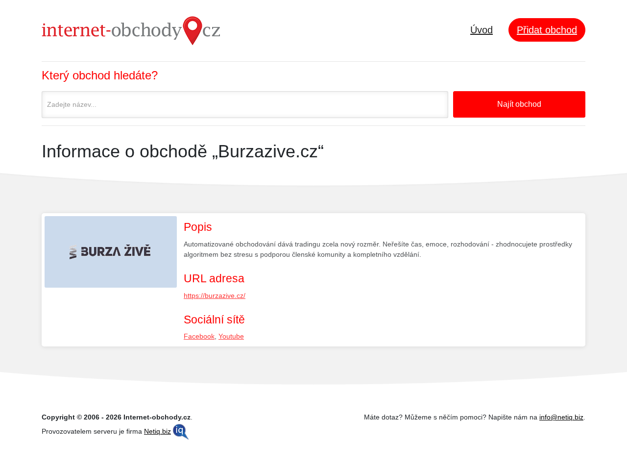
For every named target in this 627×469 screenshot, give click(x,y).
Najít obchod (519, 104)
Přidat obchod (547, 30)
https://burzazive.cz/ (214, 295)
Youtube (231, 336)
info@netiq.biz (561, 417)
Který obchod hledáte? (100, 75)
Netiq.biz (157, 431)
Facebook (199, 336)
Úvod (481, 30)
